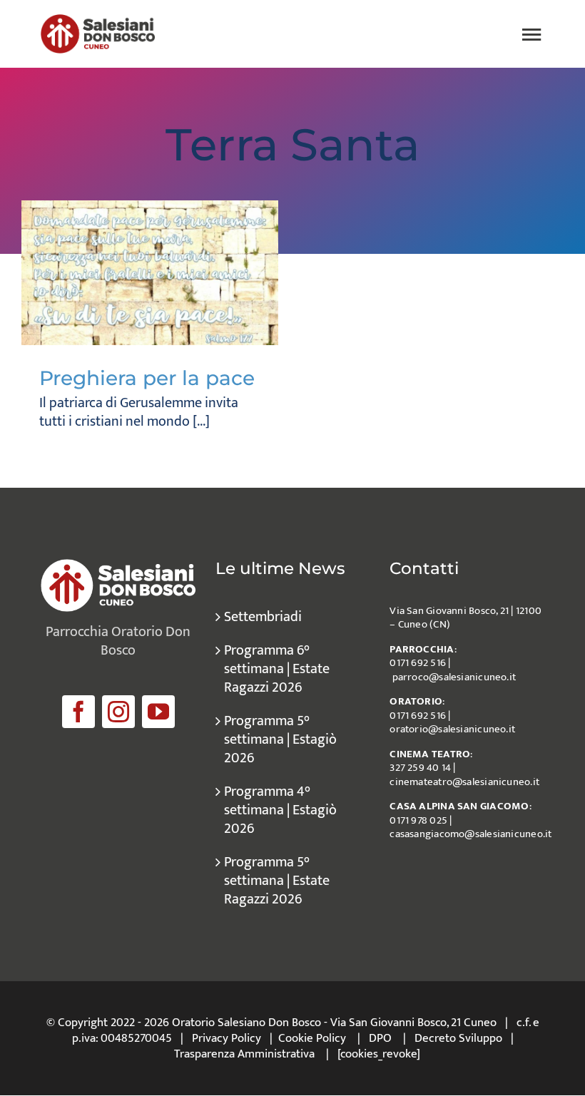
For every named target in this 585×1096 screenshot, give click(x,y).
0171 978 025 (418, 820)
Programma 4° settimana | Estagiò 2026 (280, 810)
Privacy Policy (226, 1038)
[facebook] (78, 711)
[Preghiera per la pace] (149, 272)
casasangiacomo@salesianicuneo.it (470, 834)
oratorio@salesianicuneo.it (452, 729)
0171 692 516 (418, 663)
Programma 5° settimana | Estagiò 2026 (280, 739)
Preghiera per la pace (147, 378)
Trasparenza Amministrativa (244, 1054)
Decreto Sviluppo (458, 1038)
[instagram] (118, 711)
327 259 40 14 (420, 768)
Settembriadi (263, 617)
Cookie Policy (312, 1038)
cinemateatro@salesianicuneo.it (464, 782)
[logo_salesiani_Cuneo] (98, 21)
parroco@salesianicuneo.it (454, 677)
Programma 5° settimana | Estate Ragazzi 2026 (277, 880)
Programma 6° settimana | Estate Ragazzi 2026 (277, 669)
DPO (380, 1038)
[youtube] (158, 711)
